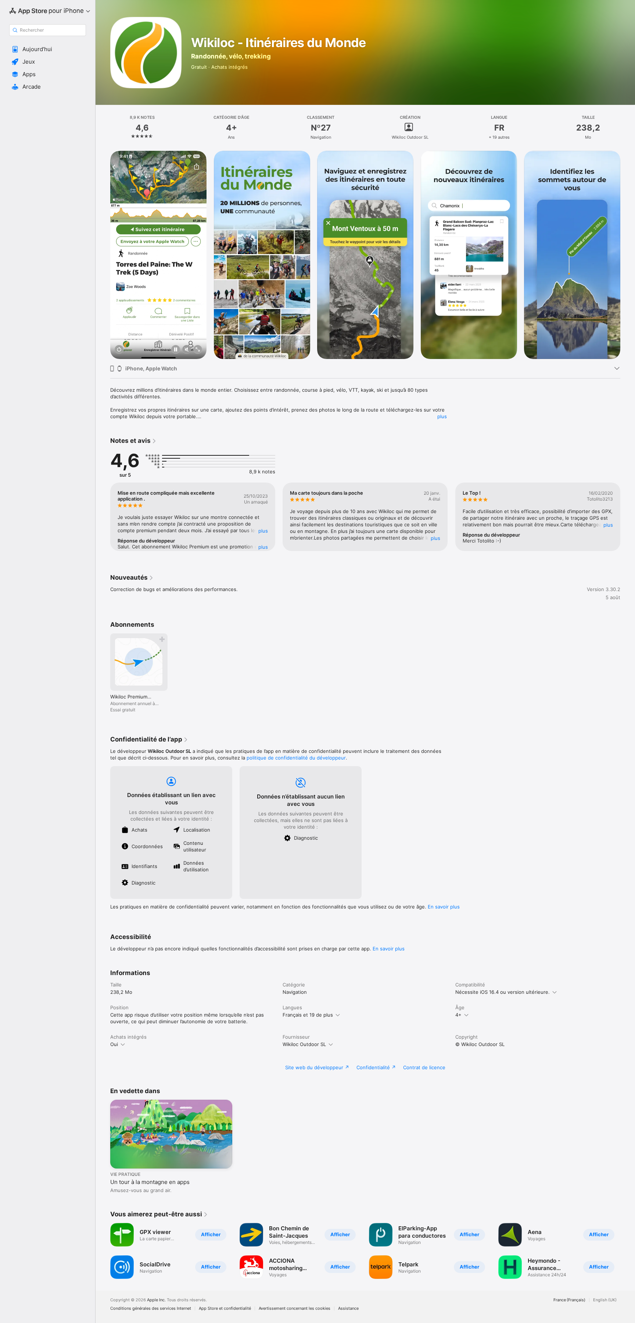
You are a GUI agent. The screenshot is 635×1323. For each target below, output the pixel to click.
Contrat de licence (424, 1067)
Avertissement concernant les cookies (294, 1308)
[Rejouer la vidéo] (119, 350)
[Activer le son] (186, 350)
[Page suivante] (628, 255)
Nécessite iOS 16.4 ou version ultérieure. (502, 992)
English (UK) (605, 1300)
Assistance (348, 1308)
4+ (458, 1015)
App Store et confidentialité (225, 1308)
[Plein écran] (197, 350)
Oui (114, 1044)
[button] (48, 49)
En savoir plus (444, 907)
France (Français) (569, 1300)
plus (442, 416)
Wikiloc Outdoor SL (304, 1044)
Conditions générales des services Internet (150, 1308)
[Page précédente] (103, 255)
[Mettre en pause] (175, 350)
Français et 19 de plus (308, 1015)
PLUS (263, 531)
